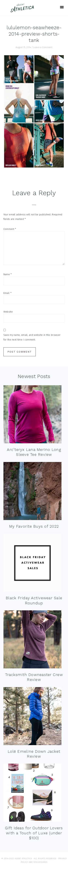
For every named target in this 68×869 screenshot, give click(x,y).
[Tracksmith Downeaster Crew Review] (32, 640)
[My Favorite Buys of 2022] (32, 492)
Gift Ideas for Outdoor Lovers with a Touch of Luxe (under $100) (34, 833)
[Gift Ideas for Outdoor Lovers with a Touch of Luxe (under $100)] (32, 793)
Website (8, 311)
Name (7, 274)
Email (7, 293)
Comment (9, 229)
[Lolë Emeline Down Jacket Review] (32, 717)
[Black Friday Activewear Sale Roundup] (32, 563)
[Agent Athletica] (22, 11)
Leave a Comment (42, 47)
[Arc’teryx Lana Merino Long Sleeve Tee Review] (32, 415)
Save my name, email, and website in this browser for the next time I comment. (31, 337)
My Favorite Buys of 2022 (34, 526)
